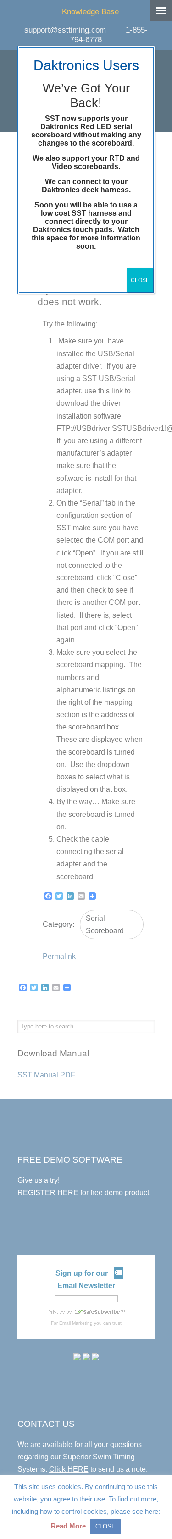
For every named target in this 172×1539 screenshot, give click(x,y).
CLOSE (140, 280)
